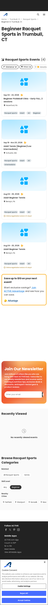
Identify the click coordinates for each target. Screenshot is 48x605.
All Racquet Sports (11, 475)
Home (4, 19)
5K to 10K (8, 546)
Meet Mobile (9, 549)
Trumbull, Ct (15, 19)
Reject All (24, 593)
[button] (26, 67)
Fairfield (8, 502)
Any (5, 487)
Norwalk (34, 502)
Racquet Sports (29, 19)
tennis (27, 475)
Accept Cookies (24, 600)
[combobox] (10, 67)
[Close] (44, 562)
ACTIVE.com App (11, 540)
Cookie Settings (24, 586)
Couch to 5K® (10, 543)
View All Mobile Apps (12, 552)
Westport (21, 502)
